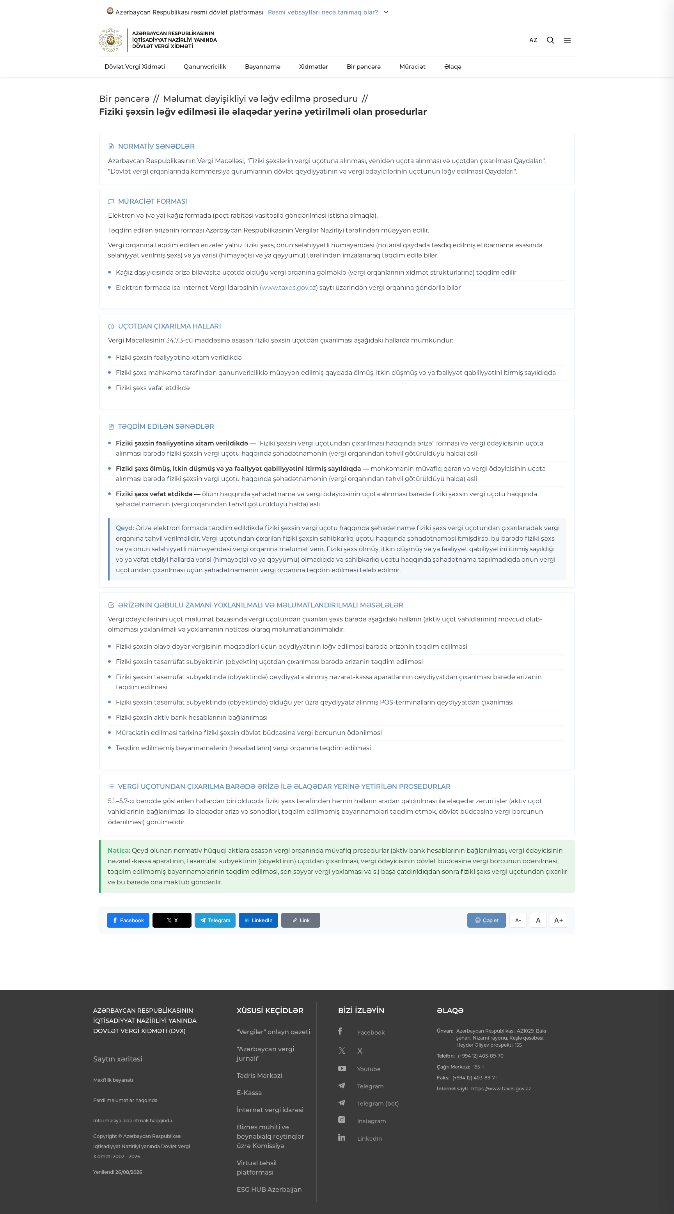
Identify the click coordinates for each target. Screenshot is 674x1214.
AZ (533, 40)
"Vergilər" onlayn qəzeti (273, 1032)
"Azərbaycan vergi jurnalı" (265, 1053)
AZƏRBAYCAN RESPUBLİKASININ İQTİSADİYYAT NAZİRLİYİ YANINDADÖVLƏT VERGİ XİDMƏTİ (174, 39)
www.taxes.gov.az (289, 287)
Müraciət (412, 66)
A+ (558, 920)
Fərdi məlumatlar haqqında (125, 1100)
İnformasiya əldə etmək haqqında (132, 1120)
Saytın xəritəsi (117, 1059)
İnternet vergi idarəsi (270, 1110)
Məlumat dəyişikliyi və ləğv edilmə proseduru (260, 99)
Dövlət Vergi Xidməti (135, 66)
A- (518, 920)
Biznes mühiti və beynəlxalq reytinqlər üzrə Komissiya (270, 1136)
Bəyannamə (262, 66)
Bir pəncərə (364, 66)
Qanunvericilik (205, 66)
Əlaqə (452, 66)
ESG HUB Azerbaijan (269, 1189)
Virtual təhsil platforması (257, 1167)
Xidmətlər (313, 66)
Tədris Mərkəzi (259, 1075)
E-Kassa (249, 1093)
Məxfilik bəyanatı (113, 1080)
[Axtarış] (550, 40)
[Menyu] (567, 40)
